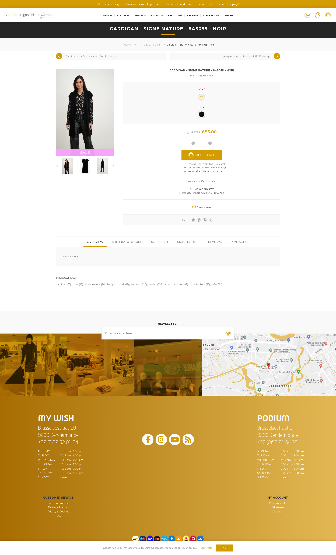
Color (201, 107)
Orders (278, 511)
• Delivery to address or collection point (188, 4)
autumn (136, 284)
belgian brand (115, 284)
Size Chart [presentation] (160, 242)
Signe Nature (205, 75)
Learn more (206, 548)
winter (152, 284)
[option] (67, 166)
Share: (185, 220)
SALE (85, 153)
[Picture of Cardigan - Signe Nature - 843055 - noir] (67, 165)
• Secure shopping (108, 4)
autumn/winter (173, 284)
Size (200, 89)
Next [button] (110, 166)
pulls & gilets (197, 284)
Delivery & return (58, 507)
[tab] (95, 242)
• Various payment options (142, 4)
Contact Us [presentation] (239, 242)
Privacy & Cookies (58, 511)
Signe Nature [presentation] (188, 242)
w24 (214, 284)
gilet (75, 284)
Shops (229, 15)
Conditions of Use (58, 503)
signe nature (92, 284)
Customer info (277, 503)
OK (224, 548)
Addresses (277, 507)
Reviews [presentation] (215, 242)
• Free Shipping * (229, 4)
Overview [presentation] (95, 242)
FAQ (58, 515)
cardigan (61, 284)
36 (201, 97)
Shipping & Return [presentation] (127, 242)
